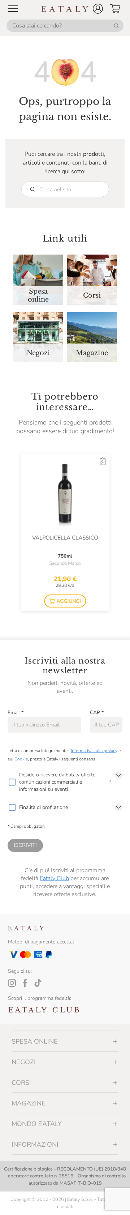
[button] (97, 9)
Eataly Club (54, 878)
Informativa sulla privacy (94, 751)
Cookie (21, 759)
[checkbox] (12, 782)
